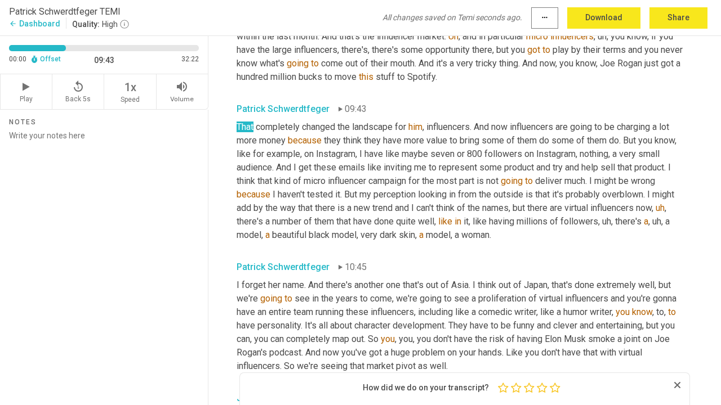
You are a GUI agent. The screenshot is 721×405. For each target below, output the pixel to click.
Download (603, 17)
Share (678, 17)
